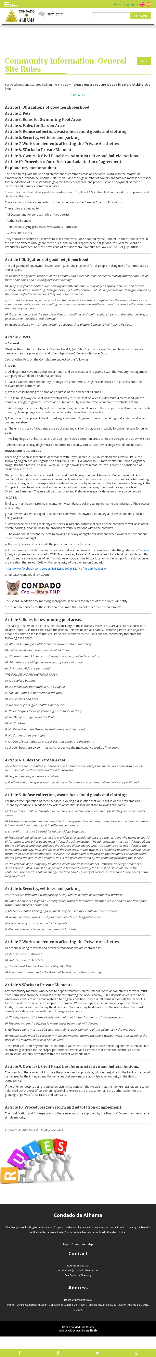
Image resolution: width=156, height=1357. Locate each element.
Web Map (87, 1244)
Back (144, 61)
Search (142, 16)
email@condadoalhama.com (82, 1270)
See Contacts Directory (78, 1275)
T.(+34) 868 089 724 (78, 1265)
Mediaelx (91, 1330)
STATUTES (78, 95)
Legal (66, 1244)
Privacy (76, 1244)
